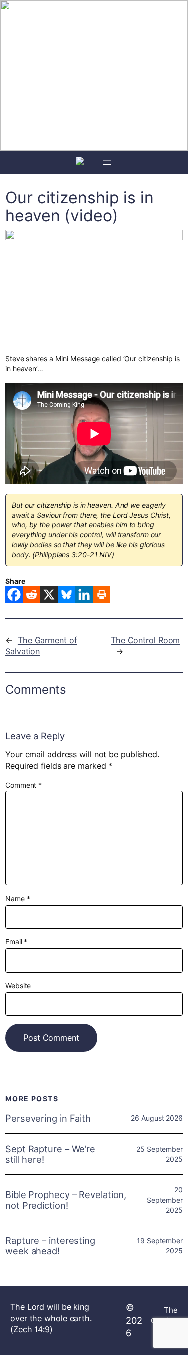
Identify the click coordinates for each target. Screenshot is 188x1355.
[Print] (101, 594)
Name (17, 898)
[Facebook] (14, 594)
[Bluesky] (66, 594)
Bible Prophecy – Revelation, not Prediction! (65, 1199)
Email (16, 941)
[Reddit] (31, 594)
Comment (23, 785)
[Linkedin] (84, 594)
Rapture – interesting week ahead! (50, 1245)
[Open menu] (107, 162)
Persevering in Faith (48, 1118)
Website (18, 985)
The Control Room (145, 640)
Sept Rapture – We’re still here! (50, 1154)
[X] (49, 594)
